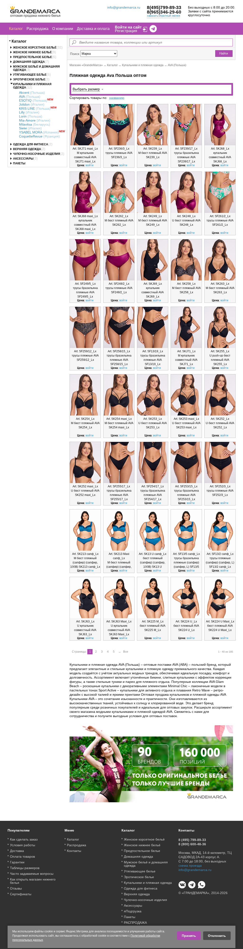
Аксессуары (23, 158)
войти (89, 165)
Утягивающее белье (30, 74)
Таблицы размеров (24, 868)
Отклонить (217, 936)
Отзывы (16, 888)
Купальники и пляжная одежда (143, 65)
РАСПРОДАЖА (135, 923)
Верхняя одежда (27, 149)
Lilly (29, 112)
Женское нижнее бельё (32, 52)
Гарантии (17, 862)
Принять (189, 936)
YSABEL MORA (39, 132)
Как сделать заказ (23, 839)
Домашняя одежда (29, 62)
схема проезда (190, 865)
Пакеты (19, 163)
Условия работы (22, 845)
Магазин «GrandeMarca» (86, 65)
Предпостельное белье (32, 57)
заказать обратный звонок (163, 15)
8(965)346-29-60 (164, 12)
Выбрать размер (86, 89)
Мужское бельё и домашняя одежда (146, 863)
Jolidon (31, 104)
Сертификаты (20, 894)
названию (116, 98)
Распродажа (37, 29)
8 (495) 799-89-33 (192, 840)
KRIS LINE (35, 108)
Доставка (17, 851)
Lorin (30, 116)
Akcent (32, 92)
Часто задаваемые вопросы (31, 874)
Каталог (16, 29)
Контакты (74, 851)
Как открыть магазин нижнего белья (33, 881)
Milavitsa (34, 124)
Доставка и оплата (93, 29)
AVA (29, 96)
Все (125, 651)
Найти (223, 53)
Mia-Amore (34, 120)
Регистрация (126, 31)
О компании (62, 29)
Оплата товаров (22, 856)
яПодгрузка (132, 911)
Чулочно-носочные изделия (36, 154)
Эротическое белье (29, 79)
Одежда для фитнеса (30, 144)
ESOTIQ (33, 100)
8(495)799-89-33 (164, 7)
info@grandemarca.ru (123, 7)
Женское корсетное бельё (34, 47)
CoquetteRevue (39, 136)
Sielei (30, 128)
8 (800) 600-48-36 (192, 844)
